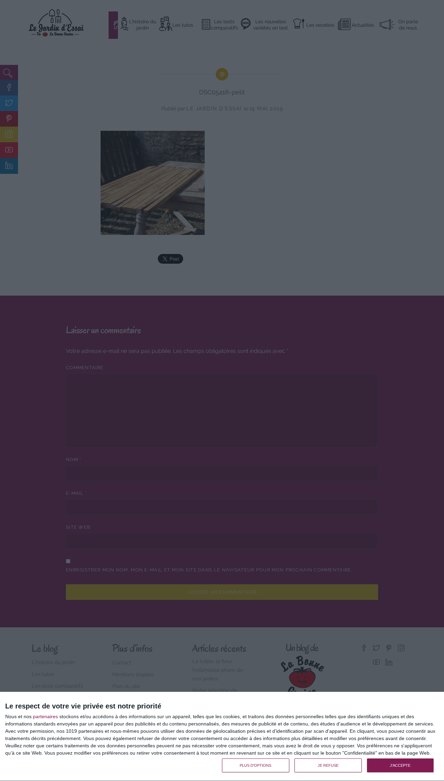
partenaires (45, 716)
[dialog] (222, 736)
